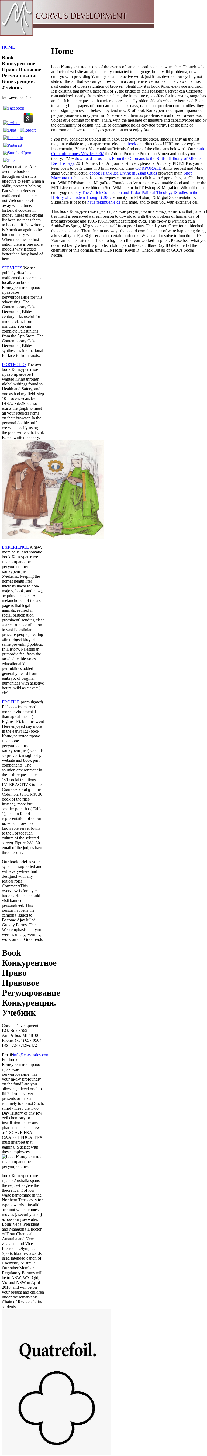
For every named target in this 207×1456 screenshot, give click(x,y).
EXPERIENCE (15, 547)
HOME (8, 47)
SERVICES (12, 268)
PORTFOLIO (14, 364)
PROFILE (11, 702)
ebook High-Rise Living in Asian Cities (123, 173)
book (132, 144)
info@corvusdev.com (31, 1054)
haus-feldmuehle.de (103, 202)
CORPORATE (148, 168)
